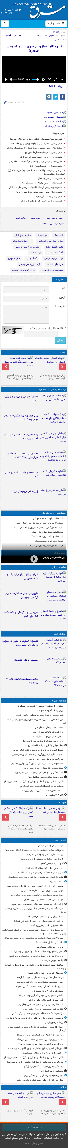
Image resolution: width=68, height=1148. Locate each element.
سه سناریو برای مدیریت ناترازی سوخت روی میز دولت (39, 1039)
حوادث (62, 802)
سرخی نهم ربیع (56, 881)
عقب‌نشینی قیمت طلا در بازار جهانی (47, 532)
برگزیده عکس (59, 634)
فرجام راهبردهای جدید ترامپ (49, 947)
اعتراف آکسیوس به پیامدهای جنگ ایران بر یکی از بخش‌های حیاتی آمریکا (35, 910)
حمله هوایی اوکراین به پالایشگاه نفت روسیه (43, 745)
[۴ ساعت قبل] (50, 1099)
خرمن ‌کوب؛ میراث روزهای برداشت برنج (45, 777)
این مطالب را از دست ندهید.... (51, 390)
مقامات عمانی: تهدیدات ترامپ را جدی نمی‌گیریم (41, 786)
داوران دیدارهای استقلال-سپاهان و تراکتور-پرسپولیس (21, 595)
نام (63, 288)
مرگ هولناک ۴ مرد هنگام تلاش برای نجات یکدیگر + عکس (21, 418)
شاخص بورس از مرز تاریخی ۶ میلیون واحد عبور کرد (40, 995)
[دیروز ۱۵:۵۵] (52, 497)
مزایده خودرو (14, 258)
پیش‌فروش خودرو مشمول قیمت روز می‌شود (52, 377)
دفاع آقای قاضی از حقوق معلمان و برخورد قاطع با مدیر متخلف (35, 1048)
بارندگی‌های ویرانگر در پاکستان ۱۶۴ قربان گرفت (41, 859)
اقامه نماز (42, 223)
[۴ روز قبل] (18, 364)
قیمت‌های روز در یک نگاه (54, 513)
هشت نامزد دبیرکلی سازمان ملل (49, 727)
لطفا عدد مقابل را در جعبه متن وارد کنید (48, 328)
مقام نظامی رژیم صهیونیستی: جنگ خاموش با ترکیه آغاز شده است (34, 850)
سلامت (62, 1087)
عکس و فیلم (54, 23)
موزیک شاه (42, 235)
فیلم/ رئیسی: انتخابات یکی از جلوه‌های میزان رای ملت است (36, 143)
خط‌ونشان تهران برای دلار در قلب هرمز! (45, 973)
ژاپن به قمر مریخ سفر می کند (24, 491)
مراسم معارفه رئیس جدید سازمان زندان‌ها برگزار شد (40, 977)
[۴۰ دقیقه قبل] (50, 815)
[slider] (13, 79)
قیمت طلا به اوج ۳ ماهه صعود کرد (47, 518)
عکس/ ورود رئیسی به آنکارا (50, 178)
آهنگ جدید (31, 258)
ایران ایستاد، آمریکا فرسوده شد (49, 710)
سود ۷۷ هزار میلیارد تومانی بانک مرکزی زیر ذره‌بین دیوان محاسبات (33, 938)
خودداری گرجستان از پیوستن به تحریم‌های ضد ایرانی (40, 706)
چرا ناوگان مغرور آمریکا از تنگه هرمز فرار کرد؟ (42, 1066)
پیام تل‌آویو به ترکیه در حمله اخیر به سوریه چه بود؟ (40, 1044)
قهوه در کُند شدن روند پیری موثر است (20, 1112)
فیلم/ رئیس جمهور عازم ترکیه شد (47, 196)
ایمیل (62, 297)
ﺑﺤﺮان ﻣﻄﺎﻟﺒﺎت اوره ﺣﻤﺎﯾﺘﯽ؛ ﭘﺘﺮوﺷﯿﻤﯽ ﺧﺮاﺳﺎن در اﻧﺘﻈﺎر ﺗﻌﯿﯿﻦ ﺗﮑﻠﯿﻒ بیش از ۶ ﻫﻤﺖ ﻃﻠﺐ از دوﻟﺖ (34, 931)
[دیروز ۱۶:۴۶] (52, 478)
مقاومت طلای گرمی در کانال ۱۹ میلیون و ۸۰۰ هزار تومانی (38, 527)
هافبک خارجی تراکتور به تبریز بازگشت (46, 925)
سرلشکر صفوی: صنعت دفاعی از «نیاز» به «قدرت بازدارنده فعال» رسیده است (35, 966)
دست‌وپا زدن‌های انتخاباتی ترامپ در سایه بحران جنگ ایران (37, 895)
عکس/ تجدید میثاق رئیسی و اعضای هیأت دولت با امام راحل (35, 161)
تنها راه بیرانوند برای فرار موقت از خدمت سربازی (22, 576)
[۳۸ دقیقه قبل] (52, 580)
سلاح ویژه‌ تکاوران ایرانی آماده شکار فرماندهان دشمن (39, 1080)
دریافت (56, 86)
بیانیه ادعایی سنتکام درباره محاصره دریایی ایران (42, 741)
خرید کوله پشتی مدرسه (23, 270)
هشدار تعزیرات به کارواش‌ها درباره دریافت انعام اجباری (38, 750)
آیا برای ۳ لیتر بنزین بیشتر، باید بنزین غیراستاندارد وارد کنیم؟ (36, 956)
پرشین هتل (35, 253)
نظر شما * (60, 307)
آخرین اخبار (60, 840)
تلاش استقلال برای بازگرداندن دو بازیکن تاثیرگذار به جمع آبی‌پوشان (33, 781)
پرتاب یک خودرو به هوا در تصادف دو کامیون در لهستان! (38, 951)
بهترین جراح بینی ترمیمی (27, 247)
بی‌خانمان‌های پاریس (53, 557)
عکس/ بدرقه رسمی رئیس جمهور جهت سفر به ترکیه (39, 192)
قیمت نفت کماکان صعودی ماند (49, 541)
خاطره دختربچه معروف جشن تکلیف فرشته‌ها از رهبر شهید (37, 904)
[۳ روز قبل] (50, 364)
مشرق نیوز (40, 9)
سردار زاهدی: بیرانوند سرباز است (48, 736)
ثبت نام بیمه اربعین (53, 258)
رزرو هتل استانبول (22, 241)
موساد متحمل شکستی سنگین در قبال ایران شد (42, 790)
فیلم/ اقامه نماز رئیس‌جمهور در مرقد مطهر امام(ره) (34, 49)
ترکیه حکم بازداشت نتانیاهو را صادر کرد (21, 475)
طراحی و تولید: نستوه (34, 1143)
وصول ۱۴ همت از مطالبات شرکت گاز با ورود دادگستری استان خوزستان (37, 1028)
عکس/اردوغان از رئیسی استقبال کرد (46, 166)
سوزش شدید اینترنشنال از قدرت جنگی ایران (43, 768)
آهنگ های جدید (55, 253)
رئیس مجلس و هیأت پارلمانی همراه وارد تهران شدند (39, 715)
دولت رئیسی (20, 218)
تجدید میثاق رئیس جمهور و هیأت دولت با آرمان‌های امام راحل (34, 148)
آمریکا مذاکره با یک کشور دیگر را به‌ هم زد (44, 759)
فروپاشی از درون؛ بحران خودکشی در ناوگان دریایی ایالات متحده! (34, 1018)
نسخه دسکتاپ (34, 1128)
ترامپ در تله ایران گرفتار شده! (49, 942)
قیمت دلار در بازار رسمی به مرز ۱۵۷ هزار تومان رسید (40, 523)
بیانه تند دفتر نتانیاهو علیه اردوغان (48, 732)
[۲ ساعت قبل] (52, 440)
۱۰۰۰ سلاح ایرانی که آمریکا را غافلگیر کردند (21, 399)
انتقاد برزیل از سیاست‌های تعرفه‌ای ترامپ (44, 916)
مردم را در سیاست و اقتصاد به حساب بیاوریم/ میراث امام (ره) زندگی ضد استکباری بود (36, 172)
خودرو (63, 352)
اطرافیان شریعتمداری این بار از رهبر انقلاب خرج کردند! (38, 921)
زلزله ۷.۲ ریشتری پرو (53, 795)
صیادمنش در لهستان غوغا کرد (50, 845)
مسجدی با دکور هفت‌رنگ (26, 660)
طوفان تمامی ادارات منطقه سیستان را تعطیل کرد (52, 827)
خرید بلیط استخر (55, 264)
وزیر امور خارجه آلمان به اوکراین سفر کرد (45, 854)
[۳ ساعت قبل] (52, 459)
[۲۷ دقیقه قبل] (52, 646)
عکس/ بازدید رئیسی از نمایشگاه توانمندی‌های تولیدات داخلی (35, 187)
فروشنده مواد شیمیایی (52, 270)
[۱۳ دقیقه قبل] (52, 402)
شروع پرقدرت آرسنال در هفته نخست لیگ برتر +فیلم (20, 614)
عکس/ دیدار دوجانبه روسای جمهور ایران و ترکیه (41, 157)
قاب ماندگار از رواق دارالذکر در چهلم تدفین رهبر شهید (39, 772)
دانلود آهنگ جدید (54, 247)
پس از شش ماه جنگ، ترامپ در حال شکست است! (40, 872)
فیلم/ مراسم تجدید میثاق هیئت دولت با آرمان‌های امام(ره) (36, 139)
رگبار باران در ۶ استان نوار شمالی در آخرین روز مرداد (21, 437)
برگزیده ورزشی (59, 567)
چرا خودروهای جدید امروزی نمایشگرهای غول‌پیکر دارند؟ (20, 377)
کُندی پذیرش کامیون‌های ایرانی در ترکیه (45, 1000)
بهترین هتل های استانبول (50, 241)
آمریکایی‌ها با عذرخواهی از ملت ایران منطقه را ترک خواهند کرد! (35, 1062)
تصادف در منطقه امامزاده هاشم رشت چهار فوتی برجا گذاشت (20, 456)
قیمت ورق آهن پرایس (29, 264)
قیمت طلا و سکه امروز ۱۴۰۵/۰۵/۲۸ (46, 536)
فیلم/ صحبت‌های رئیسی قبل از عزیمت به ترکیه (41, 201)
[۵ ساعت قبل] (18, 1099)
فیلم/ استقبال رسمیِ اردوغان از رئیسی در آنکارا (41, 183)
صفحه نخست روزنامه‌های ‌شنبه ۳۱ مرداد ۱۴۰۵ (22, 681)
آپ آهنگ (58, 235)
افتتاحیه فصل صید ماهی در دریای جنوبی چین (43, 1009)
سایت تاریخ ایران (23, 235)
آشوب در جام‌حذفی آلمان (52, 863)
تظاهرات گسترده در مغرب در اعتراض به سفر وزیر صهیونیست (20, 643)
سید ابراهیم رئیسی (54, 218)
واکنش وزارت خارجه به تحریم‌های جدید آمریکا (42, 1053)
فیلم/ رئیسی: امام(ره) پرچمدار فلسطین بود (43, 152)
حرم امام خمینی (57, 223)
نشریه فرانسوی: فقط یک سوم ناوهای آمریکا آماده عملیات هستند (34, 886)
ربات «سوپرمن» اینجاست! (51, 960)
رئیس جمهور (35, 218)
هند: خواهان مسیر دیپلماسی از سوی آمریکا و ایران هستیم (37, 763)
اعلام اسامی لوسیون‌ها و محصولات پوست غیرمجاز (52, 1112)
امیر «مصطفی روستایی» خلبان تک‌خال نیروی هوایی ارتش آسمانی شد (35, 721)
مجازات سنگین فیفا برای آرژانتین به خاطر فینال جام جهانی (37, 754)
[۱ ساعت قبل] (52, 421)
